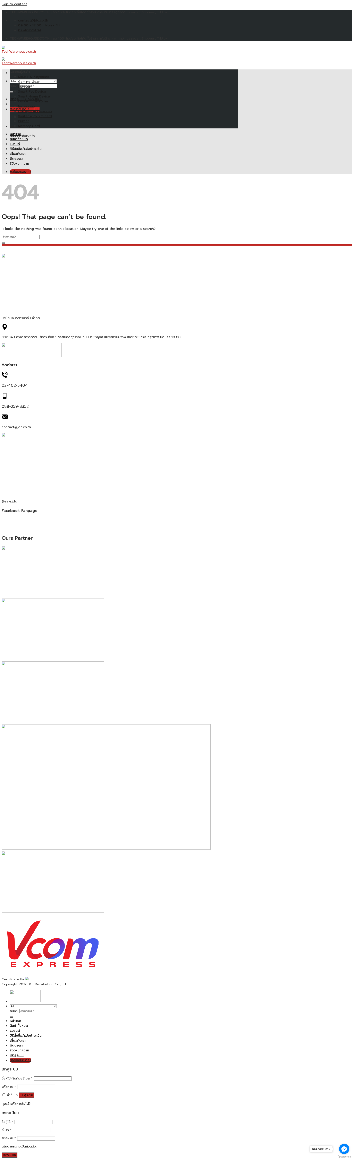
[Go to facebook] (344, 1149)
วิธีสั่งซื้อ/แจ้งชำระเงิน (26, 148)
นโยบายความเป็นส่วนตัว (19, 1146)
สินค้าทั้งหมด (19, 139)
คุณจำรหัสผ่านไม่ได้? (16, 1103)
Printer (23, 121)
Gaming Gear (29, 81)
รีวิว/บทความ (19, 163)
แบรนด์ (15, 144)
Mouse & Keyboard (33, 76)
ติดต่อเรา (16, 158)
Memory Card (29, 126)
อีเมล (7, 1130)
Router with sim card (35, 116)
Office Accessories (33, 101)
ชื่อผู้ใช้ (7, 1121)
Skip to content (14, 4)
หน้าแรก (15, 134)
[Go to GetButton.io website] (344, 1156)
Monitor (24, 86)
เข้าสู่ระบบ (26, 1095)
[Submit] (11, 92)
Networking (27, 106)
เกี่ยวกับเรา (18, 153)
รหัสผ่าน (9, 1086)
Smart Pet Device (32, 91)
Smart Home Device (34, 96)
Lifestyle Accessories (35, 111)
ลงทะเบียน (9, 1154)
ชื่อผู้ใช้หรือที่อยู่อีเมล (17, 1078)
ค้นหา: (14, 1011)
